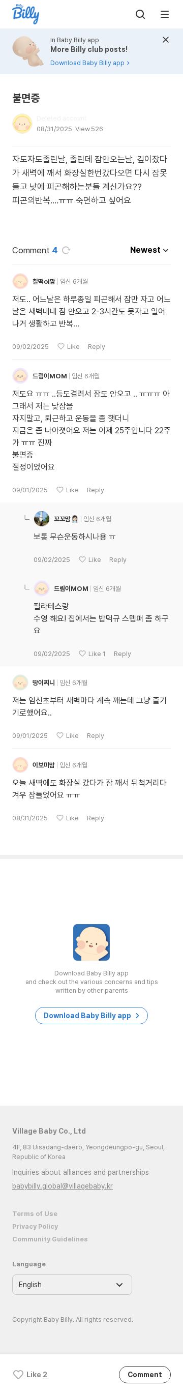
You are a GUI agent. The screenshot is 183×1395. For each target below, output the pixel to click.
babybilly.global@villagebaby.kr (62, 1186)
